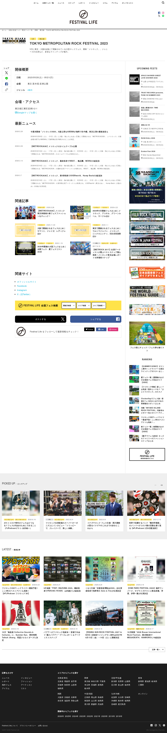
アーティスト (26, 684)
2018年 (119, 716)
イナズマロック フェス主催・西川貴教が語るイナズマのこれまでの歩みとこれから (103, 525)
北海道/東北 (63, 678)
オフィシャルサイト (26, 281)
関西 (59, 693)
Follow (90, 329)
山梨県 (127, 681)
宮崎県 (127, 697)
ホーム (36, 3)
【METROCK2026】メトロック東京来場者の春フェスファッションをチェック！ (51, 213)
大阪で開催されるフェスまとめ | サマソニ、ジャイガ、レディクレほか (51, 231)
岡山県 (94, 697)
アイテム (115, 3)
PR (97, 243)
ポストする (40, 319)
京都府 (67, 697)
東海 (140, 678)
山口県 (94, 700)
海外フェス (140, 629)
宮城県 (60, 684)
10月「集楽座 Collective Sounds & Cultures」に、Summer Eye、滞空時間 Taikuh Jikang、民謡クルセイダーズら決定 (20, 636)
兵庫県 (74, 697)
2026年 (61, 716)
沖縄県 (114, 700)
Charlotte (161, 730)
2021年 (97, 716)
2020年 (104, 716)
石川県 (114, 684)
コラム (105, 3)
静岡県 (141, 681)
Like (102, 329)
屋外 (30, 90)
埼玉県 (87, 684)
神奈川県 (95, 681)
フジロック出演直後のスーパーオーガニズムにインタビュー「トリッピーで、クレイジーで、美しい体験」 (62, 525)
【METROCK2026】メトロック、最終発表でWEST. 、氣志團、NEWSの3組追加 (65, 161)
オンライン (143, 693)
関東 (36, 30)
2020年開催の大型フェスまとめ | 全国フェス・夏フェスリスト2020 (51, 249)
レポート (82, 3)
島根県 (100, 697)
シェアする (95, 319)
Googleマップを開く (27, 112)
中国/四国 (88, 693)
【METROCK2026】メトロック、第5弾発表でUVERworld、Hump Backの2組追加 (66, 175)
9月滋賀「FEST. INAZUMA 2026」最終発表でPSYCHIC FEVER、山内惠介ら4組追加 (62, 589)
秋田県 (67, 684)
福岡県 (127, 700)
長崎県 (114, 704)
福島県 (60, 688)
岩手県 (74, 681)
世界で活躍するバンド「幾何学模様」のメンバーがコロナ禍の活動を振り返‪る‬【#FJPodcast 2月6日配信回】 (145, 525)
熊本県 (121, 700)
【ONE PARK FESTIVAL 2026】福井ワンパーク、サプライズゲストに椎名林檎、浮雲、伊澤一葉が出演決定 (145, 591)
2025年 (68, 716)
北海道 (60, 681)
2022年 (90, 716)
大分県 (121, 697)
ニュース (61, 3)
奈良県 (60, 700)
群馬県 (100, 684)
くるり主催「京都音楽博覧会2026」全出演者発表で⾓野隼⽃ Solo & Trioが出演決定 (103, 589)
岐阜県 (154, 681)
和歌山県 (75, 700)
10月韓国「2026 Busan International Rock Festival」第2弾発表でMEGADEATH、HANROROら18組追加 (144, 635)
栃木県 (87, 688)
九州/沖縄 (115, 693)
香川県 (87, 704)
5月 (33, 39)
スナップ (71, 3)
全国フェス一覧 (48, 3)
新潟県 (114, 681)
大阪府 (60, 697)
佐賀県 (114, 697)
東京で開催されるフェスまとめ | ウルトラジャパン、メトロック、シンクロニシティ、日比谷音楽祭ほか (107, 232)
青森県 (67, 681)
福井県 (127, 684)
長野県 (121, 681)
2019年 (112, 716)
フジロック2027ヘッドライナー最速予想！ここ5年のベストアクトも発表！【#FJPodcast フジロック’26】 (20, 591)
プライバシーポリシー (28, 725)
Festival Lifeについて (10, 725)
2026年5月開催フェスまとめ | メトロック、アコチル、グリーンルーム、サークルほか (107, 213)
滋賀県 (67, 700)
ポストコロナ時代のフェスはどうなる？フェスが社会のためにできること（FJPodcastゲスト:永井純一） (20, 525)
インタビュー (94, 3)
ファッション (26, 681)
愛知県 (147, 681)
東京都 (42, 30)
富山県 (121, 684)
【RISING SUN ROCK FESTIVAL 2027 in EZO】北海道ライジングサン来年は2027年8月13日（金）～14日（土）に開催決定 (103, 635)
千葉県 (102, 681)
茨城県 (94, 684)
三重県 (141, 684)
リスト (105, 207)
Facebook (22, 285)
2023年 (82, 716)
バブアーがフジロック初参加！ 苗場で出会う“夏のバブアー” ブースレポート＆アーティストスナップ (62, 635)
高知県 (100, 704)
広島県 (87, 697)
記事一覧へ (156, 649)
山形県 (74, 684)
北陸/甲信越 (116, 678)
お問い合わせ (43, 725)
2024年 (75, 716)
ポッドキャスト (127, 3)
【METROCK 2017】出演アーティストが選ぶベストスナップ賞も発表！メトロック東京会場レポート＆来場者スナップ (107, 253)
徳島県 (100, 700)
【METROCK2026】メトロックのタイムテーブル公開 (54, 146)
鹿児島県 (122, 704)
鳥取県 (87, 700)
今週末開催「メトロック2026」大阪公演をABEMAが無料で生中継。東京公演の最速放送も (69, 131)
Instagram (22, 290)
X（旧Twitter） (24, 294)
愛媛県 (94, 704)
